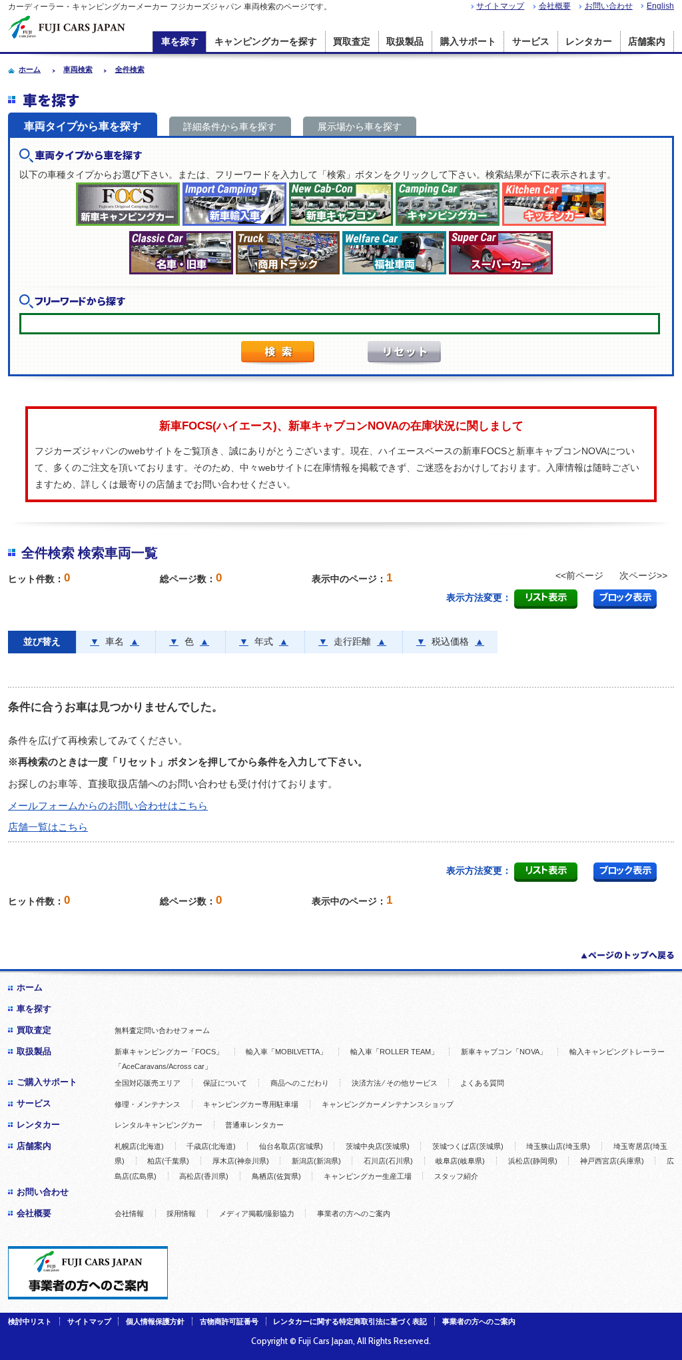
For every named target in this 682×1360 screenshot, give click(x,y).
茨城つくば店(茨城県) (468, 1146)
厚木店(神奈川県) (240, 1161)
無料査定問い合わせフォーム (162, 1030)
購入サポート (468, 42)
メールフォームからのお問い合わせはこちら (108, 805)
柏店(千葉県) (168, 1161)
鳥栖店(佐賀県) (276, 1176)
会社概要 (555, 6)
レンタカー (588, 42)
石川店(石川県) (388, 1161)
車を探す (179, 42)
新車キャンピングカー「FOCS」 (169, 1052)
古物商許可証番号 (229, 1321)
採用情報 (181, 1213)
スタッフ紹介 (456, 1176)
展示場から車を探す (360, 126)
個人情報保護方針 (155, 1321)
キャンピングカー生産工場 (368, 1176)
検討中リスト (30, 1321)
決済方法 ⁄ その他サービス (395, 1083)
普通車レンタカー (254, 1125)
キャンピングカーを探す (265, 42)
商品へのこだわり (299, 1083)
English (660, 6)
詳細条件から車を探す (229, 126)
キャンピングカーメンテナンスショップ (388, 1104)
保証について (225, 1083)
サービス (530, 42)
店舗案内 (646, 42)
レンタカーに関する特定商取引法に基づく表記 (350, 1321)
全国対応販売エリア (147, 1083)
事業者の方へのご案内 (353, 1213)
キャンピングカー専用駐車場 (250, 1104)
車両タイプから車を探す (82, 126)
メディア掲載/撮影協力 (256, 1213)
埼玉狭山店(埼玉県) (558, 1146)
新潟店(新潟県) (316, 1161)
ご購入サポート (47, 1082)
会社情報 (129, 1213)
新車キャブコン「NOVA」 (504, 1052)
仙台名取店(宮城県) (291, 1146)
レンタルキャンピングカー (158, 1125)
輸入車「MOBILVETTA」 (286, 1052)
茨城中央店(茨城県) (378, 1146)
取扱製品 (405, 42)
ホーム (30, 987)
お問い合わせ (609, 6)
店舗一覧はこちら (48, 827)
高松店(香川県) (203, 1176)
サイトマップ (500, 6)
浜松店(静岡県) (532, 1161)
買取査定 (351, 42)
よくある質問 (482, 1083)
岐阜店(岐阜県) (460, 1161)
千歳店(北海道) (211, 1146)
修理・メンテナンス (147, 1104)
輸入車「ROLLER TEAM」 (394, 1052)
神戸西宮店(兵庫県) (612, 1161)
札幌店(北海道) (139, 1146)
